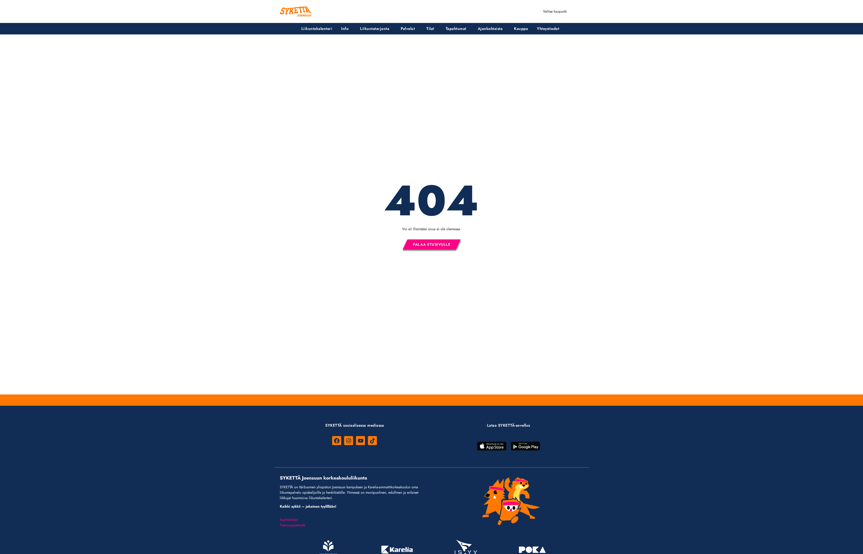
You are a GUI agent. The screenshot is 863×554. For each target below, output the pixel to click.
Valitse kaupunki (555, 11)
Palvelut (408, 28)
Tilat (430, 28)
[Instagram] (348, 440)
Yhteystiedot (548, 28)
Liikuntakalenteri (316, 28)
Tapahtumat (456, 28)
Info (345, 28)
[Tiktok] (372, 440)
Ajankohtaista (490, 28)
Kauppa (521, 28)
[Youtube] (360, 440)
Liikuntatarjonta (374, 28)
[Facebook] (336, 440)
